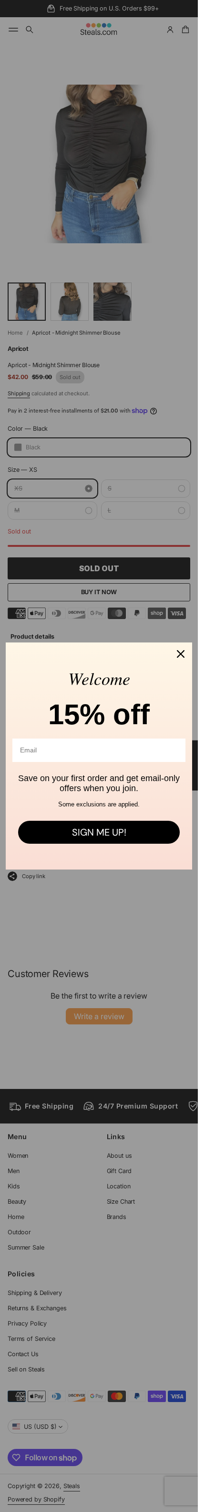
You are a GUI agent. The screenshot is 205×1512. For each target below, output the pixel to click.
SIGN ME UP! (99, 832)
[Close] (180, 653)
